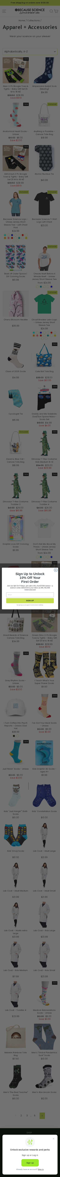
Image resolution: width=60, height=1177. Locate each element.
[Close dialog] (55, 570)
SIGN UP (30, 601)
